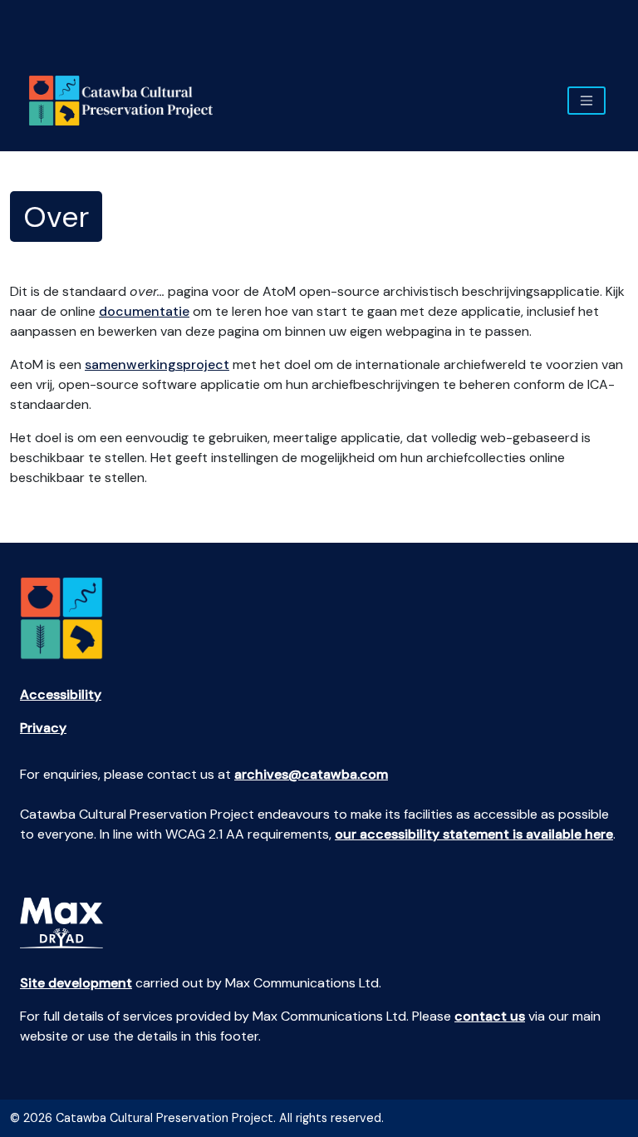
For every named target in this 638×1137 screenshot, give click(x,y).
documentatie (144, 311)
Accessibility (60, 694)
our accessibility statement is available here (474, 834)
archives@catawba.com (311, 774)
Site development (76, 983)
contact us (489, 1016)
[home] (127, 100)
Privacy (43, 727)
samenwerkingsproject (157, 364)
